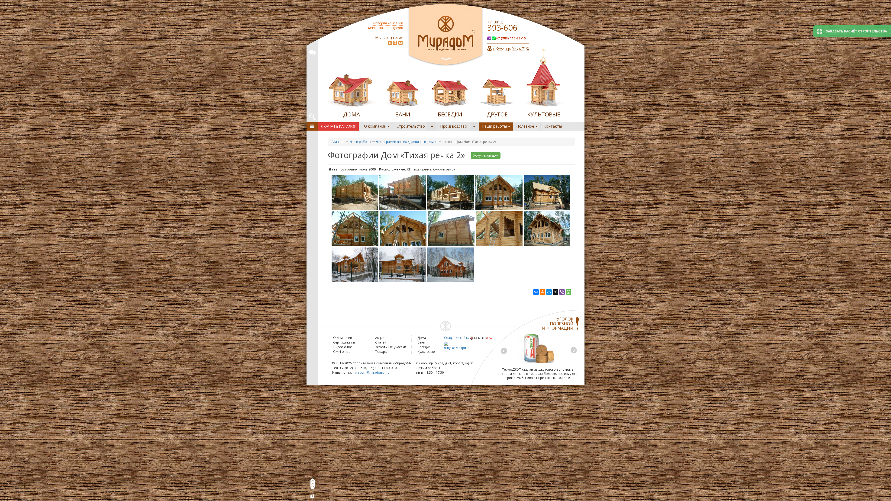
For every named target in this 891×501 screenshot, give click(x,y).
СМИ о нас (341, 351)
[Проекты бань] (402, 91)
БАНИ (402, 114)
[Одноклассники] (542, 292)
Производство (453, 126)
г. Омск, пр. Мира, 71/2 (511, 48)
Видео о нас (342, 347)
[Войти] (313, 496)
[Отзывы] (312, 51)
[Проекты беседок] (450, 91)
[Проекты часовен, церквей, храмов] (544, 78)
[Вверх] (313, 483)
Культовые (426, 351)
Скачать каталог (338, 126)
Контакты (553, 126)
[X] (555, 292)
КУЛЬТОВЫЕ (543, 114)
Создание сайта (456, 337)
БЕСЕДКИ (450, 114)
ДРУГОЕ (497, 114)
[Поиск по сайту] (312, 116)
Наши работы (495, 126)
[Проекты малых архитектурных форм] (497, 91)
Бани (421, 342)
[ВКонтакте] (536, 292)
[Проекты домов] (351, 91)
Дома (421, 337)
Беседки (423, 347)
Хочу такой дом (485, 155)
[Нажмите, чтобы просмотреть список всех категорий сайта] (312, 126)
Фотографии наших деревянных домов (407, 141)
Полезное (525, 126)
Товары (381, 351)
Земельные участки (390, 347)
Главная (337, 141)
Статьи (381, 342)
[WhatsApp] (568, 292)
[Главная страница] (446, 35)
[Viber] (562, 292)
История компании (388, 23)
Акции (379, 337)
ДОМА (351, 114)
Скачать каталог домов (384, 28)
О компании (375, 126)
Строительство (411, 126)
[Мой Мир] (549, 292)
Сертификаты (344, 342)
